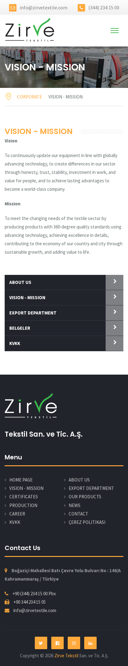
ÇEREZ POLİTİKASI (87, 522)
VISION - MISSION (27, 297)
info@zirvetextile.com (43, 7)
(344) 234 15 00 (103, 7)
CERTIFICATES (23, 497)
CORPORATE (29, 97)
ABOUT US (20, 282)
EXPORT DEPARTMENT (33, 313)
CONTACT (78, 514)
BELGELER (19, 328)
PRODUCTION (23, 505)
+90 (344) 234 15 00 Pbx (34, 594)
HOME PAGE (21, 480)
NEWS (74, 505)
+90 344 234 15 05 (29, 602)
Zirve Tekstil (66, 656)
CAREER (17, 514)
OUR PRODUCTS (85, 497)
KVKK (14, 343)
